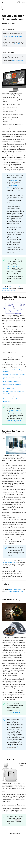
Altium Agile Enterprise (12, 187)
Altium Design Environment (8, 290)
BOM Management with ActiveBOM (12, 381)
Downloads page (14, 746)
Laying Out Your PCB (8, 388)
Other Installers (13, 62)
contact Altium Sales (16, 43)
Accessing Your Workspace (15, 589)
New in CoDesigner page (15, 712)
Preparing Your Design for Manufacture (13, 396)
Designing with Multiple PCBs (10, 398)
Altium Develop (15, 180)
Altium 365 (18, 517)
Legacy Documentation (17, 60)
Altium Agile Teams (12, 36)
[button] (14, 583)
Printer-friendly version (15, 833)
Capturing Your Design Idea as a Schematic (14, 374)
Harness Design (7, 401)
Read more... (5, 347)
